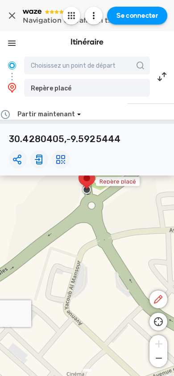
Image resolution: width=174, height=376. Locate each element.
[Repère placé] (86, 183)
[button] (87, 88)
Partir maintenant (46, 114)
